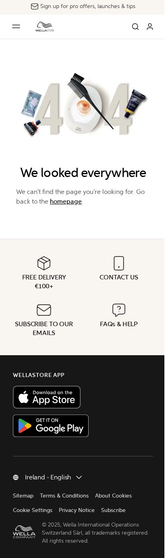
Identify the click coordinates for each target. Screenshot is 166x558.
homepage (66, 201)
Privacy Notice (77, 510)
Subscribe (113, 510)
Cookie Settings (32, 510)
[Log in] (149, 26)
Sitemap (23, 495)
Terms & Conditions (64, 495)
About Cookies (113, 495)
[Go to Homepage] (44, 26)
